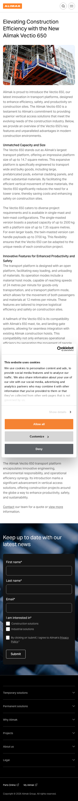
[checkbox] (39, 626)
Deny (39, 448)
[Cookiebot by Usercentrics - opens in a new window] (57, 348)
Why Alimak (10, 719)
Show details (57, 412)
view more (56, 507)
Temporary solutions (15, 692)
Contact (8, 507)
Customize (37, 436)
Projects (8, 733)
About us (8, 746)
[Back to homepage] (12, 6)
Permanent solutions (15, 706)
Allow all (39, 424)
